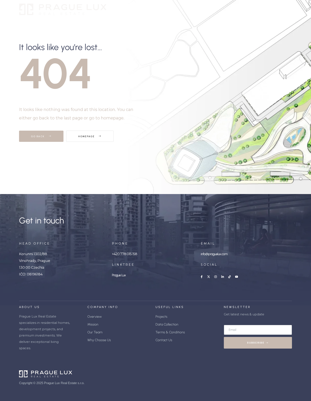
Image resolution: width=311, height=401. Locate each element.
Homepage (87, 136)
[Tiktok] (230, 277)
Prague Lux (119, 275)
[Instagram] (216, 277)
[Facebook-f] (202, 277)
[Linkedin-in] (223, 277)
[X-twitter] (209, 277)
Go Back (38, 136)
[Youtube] (236, 277)
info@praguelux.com (214, 254)
